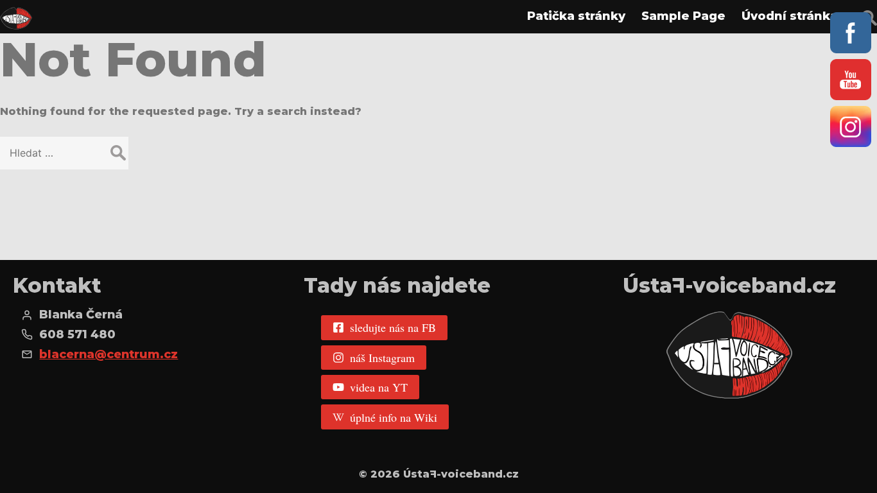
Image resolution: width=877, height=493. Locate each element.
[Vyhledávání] (64, 153)
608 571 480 (77, 334)
